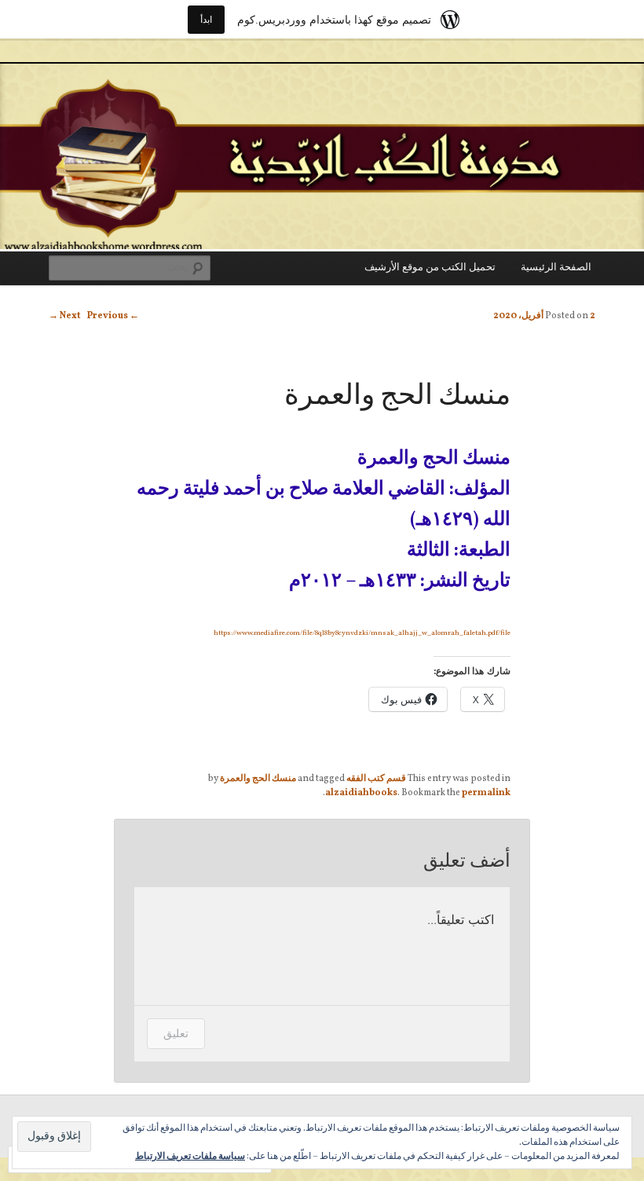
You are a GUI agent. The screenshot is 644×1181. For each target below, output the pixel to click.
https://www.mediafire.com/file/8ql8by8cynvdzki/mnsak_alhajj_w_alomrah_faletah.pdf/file (362, 633)
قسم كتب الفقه (376, 778)
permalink (486, 793)
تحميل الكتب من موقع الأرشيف (430, 268)
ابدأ (206, 19)
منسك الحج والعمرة (258, 778)
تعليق (175, 1033)
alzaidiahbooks (361, 793)
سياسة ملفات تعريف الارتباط (190, 1156)
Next (65, 316)
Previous (113, 316)
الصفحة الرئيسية (556, 268)
